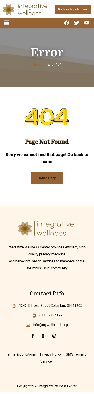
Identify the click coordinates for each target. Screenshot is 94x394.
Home (37, 64)
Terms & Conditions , (21, 354)
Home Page (47, 178)
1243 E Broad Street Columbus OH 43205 (50, 305)
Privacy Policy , (51, 354)
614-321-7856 (50, 315)
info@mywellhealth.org (50, 325)
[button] (6, 23)
